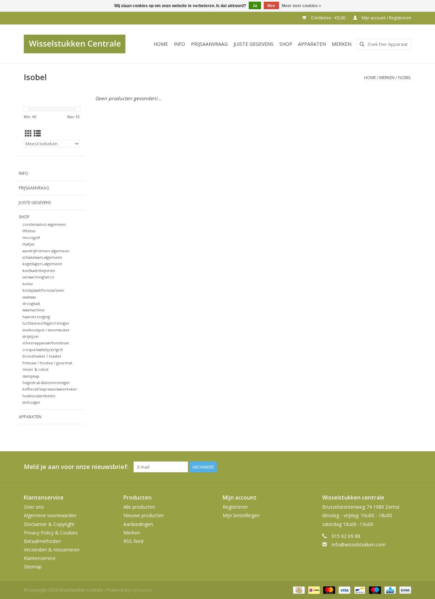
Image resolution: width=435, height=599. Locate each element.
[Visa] (343, 590)
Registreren (235, 507)
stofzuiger (31, 402)
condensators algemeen (44, 224)
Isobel (404, 77)
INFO (179, 44)
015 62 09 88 (346, 536)
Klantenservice (40, 558)
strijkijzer (30, 336)
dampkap (30, 376)
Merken (341, 44)
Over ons (34, 507)
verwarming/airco (38, 276)
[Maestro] (374, 590)
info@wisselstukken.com (359, 544)
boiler (27, 283)
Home (161, 44)
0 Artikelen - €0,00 (328, 18)
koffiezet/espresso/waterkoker (49, 389)
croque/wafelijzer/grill (42, 349)
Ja (255, 5)
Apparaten (312, 44)
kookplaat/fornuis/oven (43, 290)
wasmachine (33, 309)
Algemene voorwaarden (50, 515)
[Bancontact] (358, 590)
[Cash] (298, 590)
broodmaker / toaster (42, 356)
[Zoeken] (362, 44)
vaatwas (29, 297)
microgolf (31, 237)
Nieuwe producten (143, 515)
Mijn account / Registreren (386, 18)
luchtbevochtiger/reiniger (45, 323)
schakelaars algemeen (42, 257)
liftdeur (29, 230)
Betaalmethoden (42, 541)
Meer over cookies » (301, 5)
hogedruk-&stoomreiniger (46, 382)
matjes (28, 244)
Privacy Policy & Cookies (51, 532)
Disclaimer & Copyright (49, 524)
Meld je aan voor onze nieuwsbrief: (76, 466)
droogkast (31, 303)
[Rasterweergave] (28, 133)
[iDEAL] (313, 590)
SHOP (285, 44)
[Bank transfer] (404, 590)
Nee (271, 5)
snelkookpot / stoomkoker (46, 329)
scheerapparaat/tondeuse (45, 342)
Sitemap (33, 566)
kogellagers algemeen (42, 263)
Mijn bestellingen (241, 515)
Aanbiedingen (138, 524)
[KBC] (389, 590)
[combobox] (384, 44)
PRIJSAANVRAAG (209, 44)
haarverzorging (36, 316)
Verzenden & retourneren (52, 549)
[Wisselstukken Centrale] (78, 44)
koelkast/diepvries (38, 270)
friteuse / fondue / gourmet (47, 362)
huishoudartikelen (38, 395)
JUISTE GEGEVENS (253, 44)
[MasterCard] (328, 590)
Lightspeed (141, 590)
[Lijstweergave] (37, 133)
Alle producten (139, 507)
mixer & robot (35, 369)
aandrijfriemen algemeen (45, 250)
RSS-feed (133, 541)
